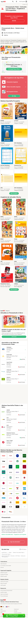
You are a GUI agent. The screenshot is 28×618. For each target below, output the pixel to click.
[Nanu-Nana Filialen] (10, 498)
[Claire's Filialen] (17, 472)
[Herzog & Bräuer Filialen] (4, 502)
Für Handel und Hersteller (6, 565)
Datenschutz (3, 611)
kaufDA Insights (4, 592)
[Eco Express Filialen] (17, 483)
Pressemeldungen (4, 596)
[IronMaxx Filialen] (4, 498)
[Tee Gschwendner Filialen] (17, 477)
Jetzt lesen (14, 336)
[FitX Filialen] (17, 507)
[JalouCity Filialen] (4, 472)
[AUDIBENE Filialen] (4, 488)
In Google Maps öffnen (14, 69)
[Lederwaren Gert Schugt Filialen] (24, 477)
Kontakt (15, 611)
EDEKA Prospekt (4, 572)
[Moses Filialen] (4, 483)
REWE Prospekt (4, 576)
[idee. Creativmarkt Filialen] (10, 511)
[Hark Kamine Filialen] (4, 466)
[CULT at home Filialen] (24, 466)
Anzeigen (24, 4)
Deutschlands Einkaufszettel (6, 590)
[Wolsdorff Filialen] (10, 502)
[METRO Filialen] (17, 455)
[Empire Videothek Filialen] (10, 466)
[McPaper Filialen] (10, 461)
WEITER (14, 20)
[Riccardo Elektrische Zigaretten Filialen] (4, 507)
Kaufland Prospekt (4, 574)
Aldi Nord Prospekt (4, 581)
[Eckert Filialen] (10, 483)
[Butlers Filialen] (10, 472)
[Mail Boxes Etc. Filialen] (17, 488)
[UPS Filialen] (4, 493)
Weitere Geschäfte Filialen (18, 552)
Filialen (10, 552)
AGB (1, 612)
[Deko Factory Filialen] (24, 461)
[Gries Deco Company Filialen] (24, 455)
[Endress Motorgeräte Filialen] (17, 466)
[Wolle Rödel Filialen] (4, 461)
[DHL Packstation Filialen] (24, 502)
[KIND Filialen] (4, 477)
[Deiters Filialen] (24, 498)
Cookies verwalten (18, 612)
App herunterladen (4, 594)
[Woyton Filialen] (10, 477)
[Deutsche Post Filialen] (24, 483)
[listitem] (7, 113)
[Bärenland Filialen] (24, 472)
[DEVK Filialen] (24, 507)
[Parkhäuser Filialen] (24, 493)
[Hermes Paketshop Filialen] (24, 488)
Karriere (2, 567)
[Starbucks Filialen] (17, 461)
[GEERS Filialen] (17, 493)
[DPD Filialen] (4, 511)
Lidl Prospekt (3, 585)
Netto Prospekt (4, 583)
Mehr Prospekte (14, 193)
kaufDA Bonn (4, 552)
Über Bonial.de (3, 563)
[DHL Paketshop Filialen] (17, 502)
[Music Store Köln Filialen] (10, 455)
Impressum (16, 609)
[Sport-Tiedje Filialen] (17, 498)
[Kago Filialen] (4, 455)
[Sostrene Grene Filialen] (10, 507)
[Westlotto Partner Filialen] (10, 488)
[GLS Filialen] (10, 493)
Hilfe (1, 609)
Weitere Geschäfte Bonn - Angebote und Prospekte (14, 534)
